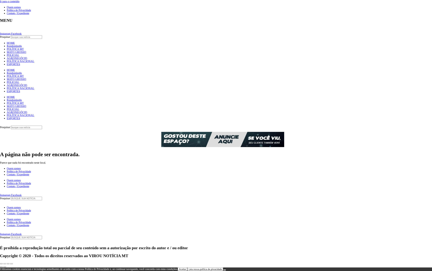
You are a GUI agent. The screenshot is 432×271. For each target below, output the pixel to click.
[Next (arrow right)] (4, 266)
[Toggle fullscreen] (8, 263)
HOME (11, 43)
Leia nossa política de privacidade (205, 269)
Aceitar (182, 269)
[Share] (4, 263)
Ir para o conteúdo (9, 1)
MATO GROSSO (16, 52)
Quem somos (14, 7)
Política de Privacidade (19, 10)
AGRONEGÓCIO (17, 58)
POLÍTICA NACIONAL (20, 61)
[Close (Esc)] (1, 263)
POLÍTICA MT (15, 49)
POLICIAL (13, 55)
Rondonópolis (14, 46)
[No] (224, 269)
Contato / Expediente (18, 13)
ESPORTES (13, 64)
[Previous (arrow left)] (1, 266)
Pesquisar (5, 36)
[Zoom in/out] (11, 263)
